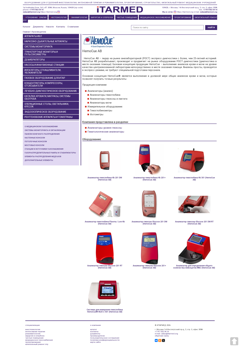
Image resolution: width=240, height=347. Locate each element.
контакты (94, 332)
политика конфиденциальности (105, 340)
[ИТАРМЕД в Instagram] (58, 12)
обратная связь (162, 336)
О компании (73, 27)
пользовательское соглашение (104, 338)
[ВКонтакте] (156, 340)
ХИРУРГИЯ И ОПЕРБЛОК (102, 17)
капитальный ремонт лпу (36, 344)
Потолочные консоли (36, 141)
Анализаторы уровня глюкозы (105, 127)
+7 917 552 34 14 (36, 10)
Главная (26, 32)
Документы (38, 27)
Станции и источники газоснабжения (44, 149)
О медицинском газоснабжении (41, 127)
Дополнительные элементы (39, 160)
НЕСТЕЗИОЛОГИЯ (58, 17)
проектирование (33, 342)
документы (95, 334)
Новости (50, 27)
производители (97, 336)
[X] (163, 340)
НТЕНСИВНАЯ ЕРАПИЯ (35, 17)
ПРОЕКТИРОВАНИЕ (182, 17)
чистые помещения (34, 338)
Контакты (60, 27)
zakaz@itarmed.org (31, 12)
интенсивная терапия (35, 332)
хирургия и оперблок (34, 336)
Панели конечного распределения (42, 134)
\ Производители (38, 32)
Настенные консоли (35, 138)
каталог (93, 329)
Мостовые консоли (34, 145)
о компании (95, 325)
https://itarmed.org (48, 12)
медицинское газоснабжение (39, 340)
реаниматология (32, 334)
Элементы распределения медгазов (43, 156)
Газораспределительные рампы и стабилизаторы (50, 153)
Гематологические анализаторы (106, 131)
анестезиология (32, 329)
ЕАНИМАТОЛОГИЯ (78, 17)
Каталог (26, 27)
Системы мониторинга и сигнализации (45, 130)
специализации (32, 325)
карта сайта (95, 342)
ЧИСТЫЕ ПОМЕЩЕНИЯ (127, 17)
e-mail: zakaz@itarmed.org (166, 334)
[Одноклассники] (159, 340)
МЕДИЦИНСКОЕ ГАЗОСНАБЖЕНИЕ (155, 17)
